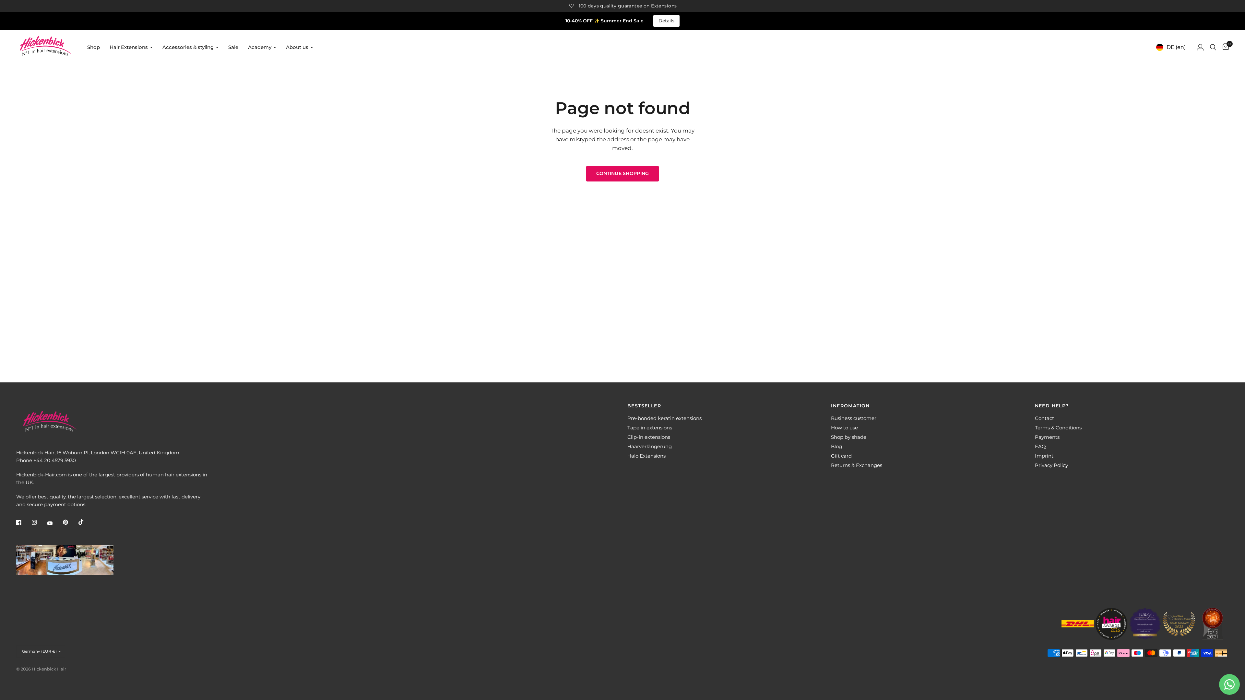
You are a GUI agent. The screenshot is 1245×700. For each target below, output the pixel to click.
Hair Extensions (129, 47)
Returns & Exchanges (856, 465)
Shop (93, 47)
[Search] (1213, 47)
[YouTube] (54, 523)
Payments (1047, 437)
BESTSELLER (644, 405)
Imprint (1044, 456)
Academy (259, 47)
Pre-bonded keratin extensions (664, 418)
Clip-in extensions (648, 437)
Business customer (853, 418)
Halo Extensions (646, 456)
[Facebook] (23, 522)
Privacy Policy (1051, 465)
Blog (836, 446)
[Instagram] (39, 522)
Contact (1044, 418)
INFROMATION (850, 405)
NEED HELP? (1052, 405)
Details (666, 21)
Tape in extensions (649, 428)
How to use (844, 428)
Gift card (841, 456)
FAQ (1040, 446)
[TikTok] (85, 522)
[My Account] (1200, 47)
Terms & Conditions (1058, 428)
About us (297, 47)
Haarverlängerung (649, 446)
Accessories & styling (188, 47)
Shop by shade (848, 437)
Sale (233, 47)
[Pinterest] (70, 522)
